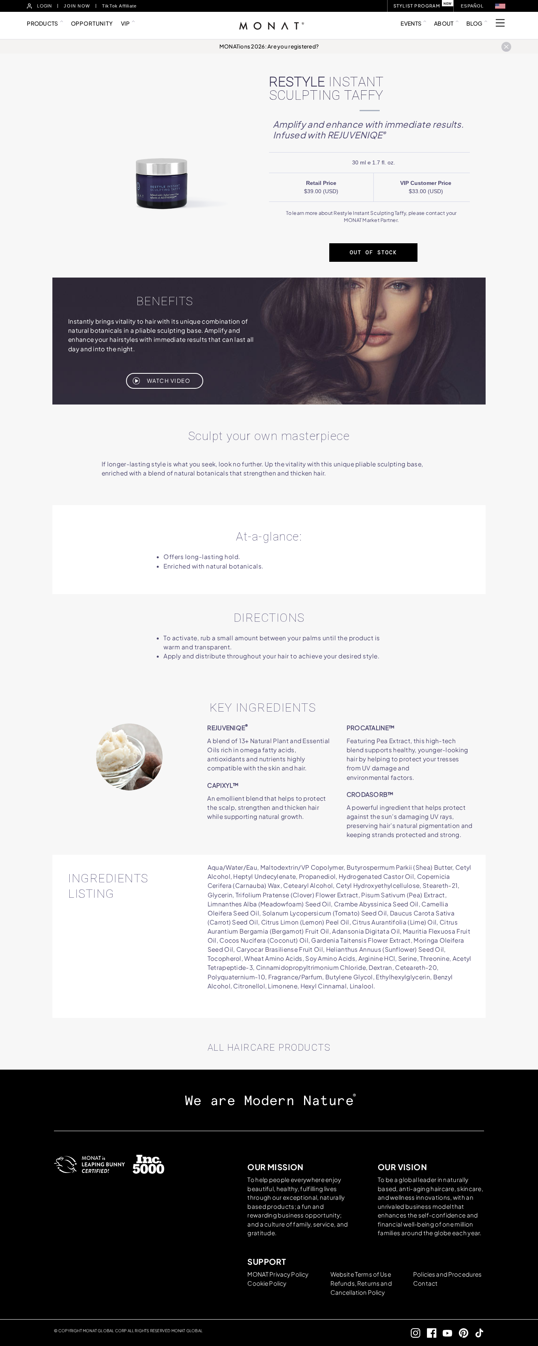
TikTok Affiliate (119, 6)
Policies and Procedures (447, 1274)
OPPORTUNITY (92, 23)
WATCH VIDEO (169, 380)
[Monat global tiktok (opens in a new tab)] (476, 1333)
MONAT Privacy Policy (277, 1274)
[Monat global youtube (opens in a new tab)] (444, 1332)
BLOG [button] (474, 23)
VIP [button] (125, 23)
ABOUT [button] (443, 23)
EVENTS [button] (411, 23)
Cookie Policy (266, 1283)
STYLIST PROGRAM (416, 5)
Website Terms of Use (360, 1274)
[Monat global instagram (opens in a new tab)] (412, 1333)
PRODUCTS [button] (42, 23)
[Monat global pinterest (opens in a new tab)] (460, 1333)
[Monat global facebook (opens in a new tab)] (428, 1333)
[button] (500, 6)
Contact (425, 1283)
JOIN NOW (77, 6)
